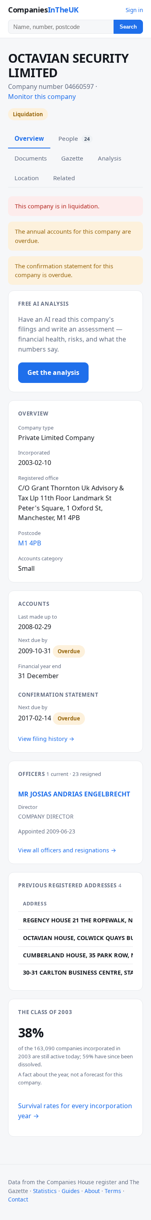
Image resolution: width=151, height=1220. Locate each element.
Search (128, 27)
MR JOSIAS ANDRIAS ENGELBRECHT (74, 794)
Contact (18, 1199)
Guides (71, 1191)
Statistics (45, 1191)
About (92, 1191)
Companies (43, 9)
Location (26, 178)
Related (64, 178)
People (74, 138)
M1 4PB (29, 543)
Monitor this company (42, 96)
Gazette (72, 158)
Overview (29, 138)
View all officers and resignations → (67, 850)
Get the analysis (53, 372)
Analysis (109, 158)
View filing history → (46, 739)
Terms (113, 1191)
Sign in (134, 10)
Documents (30, 158)
